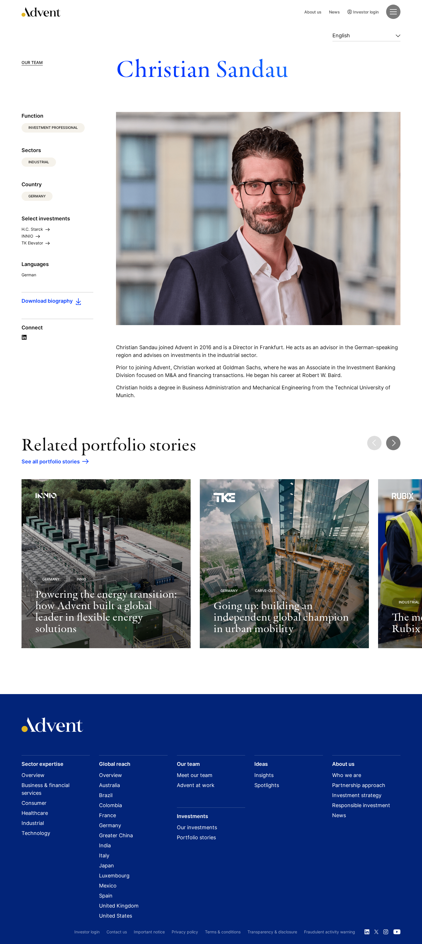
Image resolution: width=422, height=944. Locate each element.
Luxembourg (114, 876)
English (341, 35)
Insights (264, 775)
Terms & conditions (223, 931)
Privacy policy (185, 931)
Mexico (108, 886)
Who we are (346, 775)
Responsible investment (361, 805)
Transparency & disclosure (272, 931)
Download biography (47, 301)
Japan (106, 866)
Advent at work (195, 785)
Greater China (116, 835)
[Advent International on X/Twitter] (376, 932)
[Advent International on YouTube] (396, 932)
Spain (106, 896)
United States (115, 916)
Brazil (106, 795)
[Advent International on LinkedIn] (366, 932)
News (334, 11)
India (105, 845)
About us (313, 11)
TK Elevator (33, 242)
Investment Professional (53, 127)
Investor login (366, 11)
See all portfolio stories (51, 462)
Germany (37, 196)
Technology (36, 833)
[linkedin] (24, 337)
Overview (33, 775)
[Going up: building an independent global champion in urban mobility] (284, 563)
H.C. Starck (33, 229)
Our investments (197, 827)
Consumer (34, 803)
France (107, 815)
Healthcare (35, 813)
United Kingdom (119, 906)
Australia (109, 785)
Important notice (149, 931)
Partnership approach (358, 785)
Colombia (110, 805)
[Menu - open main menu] (393, 12)
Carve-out (265, 590)
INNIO (28, 236)
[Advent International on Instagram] (385, 932)
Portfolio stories (196, 837)
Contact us (117, 931)
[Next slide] (393, 443)
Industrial (38, 162)
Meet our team (194, 775)
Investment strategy (357, 795)
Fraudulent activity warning (329, 931)
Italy (104, 855)
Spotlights (266, 785)
